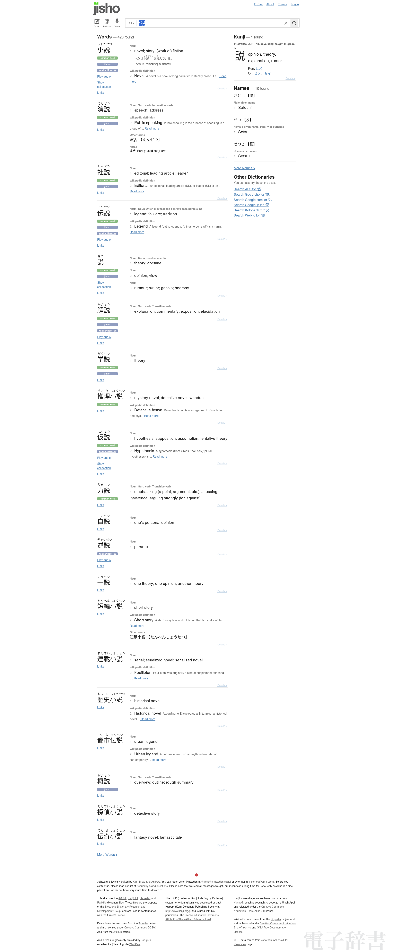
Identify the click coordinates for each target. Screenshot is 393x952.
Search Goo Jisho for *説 (252, 194)
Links (100, 92)
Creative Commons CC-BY (139, 927)
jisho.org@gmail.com (261, 881)
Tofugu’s (146, 940)
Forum (258, 4)
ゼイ (267, 73)
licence (121, 915)
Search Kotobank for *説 (251, 210)
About (270, 4)
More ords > (107, 854)
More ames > (244, 168)
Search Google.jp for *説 (251, 204)
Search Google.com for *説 (253, 199)
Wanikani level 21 (107, 330)
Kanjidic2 (133, 898)
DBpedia (276, 919)
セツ (257, 73)
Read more (151, 128)
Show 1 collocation (104, 84)
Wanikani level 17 (107, 70)
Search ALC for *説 (247, 189)
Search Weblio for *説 (249, 215)
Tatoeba (143, 923)
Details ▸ (222, 88)
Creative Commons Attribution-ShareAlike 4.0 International (192, 917)
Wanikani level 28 (107, 553)
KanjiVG (238, 902)
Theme (282, 4)
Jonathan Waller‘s (271, 940)
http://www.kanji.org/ (177, 911)
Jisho (106, 8)
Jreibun (117, 932)
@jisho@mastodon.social (216, 881)
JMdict (122, 898)
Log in (295, 4)
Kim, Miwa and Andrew (146, 881)
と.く (259, 68)
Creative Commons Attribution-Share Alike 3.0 (259, 909)
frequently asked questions (152, 886)
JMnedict (145, 898)
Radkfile (101, 902)
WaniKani (134, 944)
